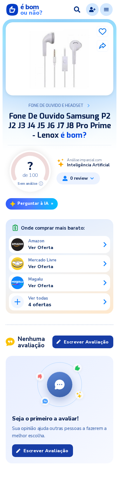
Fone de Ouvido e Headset (56, 105)
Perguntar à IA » (35, 203)
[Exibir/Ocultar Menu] (106, 9)
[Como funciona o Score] (41, 183)
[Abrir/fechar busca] (77, 9)
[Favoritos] (102, 31)
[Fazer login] (92, 9)
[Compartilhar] (102, 46)
